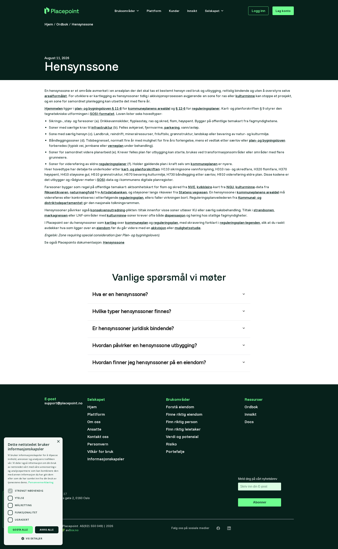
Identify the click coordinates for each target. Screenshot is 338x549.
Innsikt (250, 414)
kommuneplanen (204, 164)
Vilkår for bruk (100, 451)
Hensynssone (113, 242)
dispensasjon (175, 215)
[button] (126, 10)
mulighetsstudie (187, 228)
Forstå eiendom (180, 406)
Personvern (97, 444)
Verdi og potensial (182, 436)
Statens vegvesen (193, 192)
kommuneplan (136, 222)
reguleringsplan (131, 197)
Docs (249, 421)
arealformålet (55, 96)
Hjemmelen (53, 108)
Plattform (96, 414)
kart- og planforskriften (140, 169)
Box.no (73, 530)
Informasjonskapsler (105, 458)
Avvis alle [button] (47, 529)
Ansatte (94, 429)
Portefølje (175, 451)
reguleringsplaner (206, 108)
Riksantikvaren (56, 192)
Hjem (92, 406)
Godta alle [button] (20, 529)
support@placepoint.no (63, 403)
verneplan (115, 145)
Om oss (94, 421)
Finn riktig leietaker (183, 429)
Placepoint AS (73, 526)
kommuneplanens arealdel (149, 108)
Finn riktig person (181, 421)
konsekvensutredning (107, 210)
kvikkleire (204, 187)
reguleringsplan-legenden (240, 222)
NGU (230, 187)
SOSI (101, 179)
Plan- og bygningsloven (109, 320)
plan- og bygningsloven (267, 140)
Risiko (171, 444)
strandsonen (264, 210)
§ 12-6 (180, 108)
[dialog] (33, 491)
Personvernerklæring (40, 482)
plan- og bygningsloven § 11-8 (98, 108)
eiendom (103, 228)
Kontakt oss (98, 436)
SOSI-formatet (102, 113)
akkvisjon (158, 228)
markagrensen (56, 215)
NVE (191, 187)
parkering (172, 127)
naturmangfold (82, 192)
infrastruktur (101, 127)
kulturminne (245, 96)
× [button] (58, 441)
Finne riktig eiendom (184, 414)
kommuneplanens (143, 371)
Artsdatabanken (114, 192)
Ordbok (251, 406)
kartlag (110, 222)
